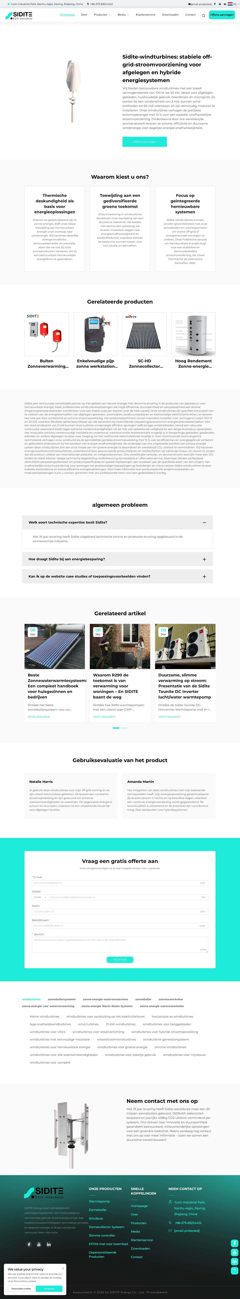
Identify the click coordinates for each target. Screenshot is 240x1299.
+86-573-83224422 (101, 4)
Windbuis (96, 1218)
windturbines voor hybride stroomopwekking (164, 1032)
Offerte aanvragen (222, 14)
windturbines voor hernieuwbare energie (60, 1047)
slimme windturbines (170, 1047)
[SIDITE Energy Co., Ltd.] (12, 15)
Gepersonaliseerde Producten (102, 1254)
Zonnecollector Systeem (106, 1227)
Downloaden (170, 14)
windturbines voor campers (50, 1062)
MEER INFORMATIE (46, 334)
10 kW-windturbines (121, 1024)
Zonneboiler (98, 1210)
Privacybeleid (157, 1292)
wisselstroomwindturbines (116, 1039)
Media (122, 14)
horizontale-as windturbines (172, 1016)
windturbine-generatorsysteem (166, 1039)
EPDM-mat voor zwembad (108, 1244)
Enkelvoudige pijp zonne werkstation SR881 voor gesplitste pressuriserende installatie (95, 364)
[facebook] (215, 4)
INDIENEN (120, 959)
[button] (116, 728)
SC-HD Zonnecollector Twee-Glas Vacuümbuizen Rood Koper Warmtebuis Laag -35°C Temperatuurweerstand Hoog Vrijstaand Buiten (144, 364)
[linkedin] (225, 4)
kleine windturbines (44, 1016)
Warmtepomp (99, 1201)
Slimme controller (102, 1235)
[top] (234, 1271)
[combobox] (40, 897)
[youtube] (220, 4)
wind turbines (88, 1024)
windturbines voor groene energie (122, 1047)
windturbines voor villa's (47, 1032)
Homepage (67, 14)
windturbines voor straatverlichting (98, 1032)
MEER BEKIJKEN (39, 716)
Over (84, 14)
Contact (190, 14)
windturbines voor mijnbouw (184, 1055)
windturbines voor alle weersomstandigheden (64, 1055)
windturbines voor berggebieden (167, 1024)
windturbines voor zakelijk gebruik (130, 1055)
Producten (100, 14)
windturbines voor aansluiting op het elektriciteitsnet (105, 1016)
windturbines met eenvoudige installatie (60, 1039)
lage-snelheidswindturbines (50, 1024)
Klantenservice (146, 14)
